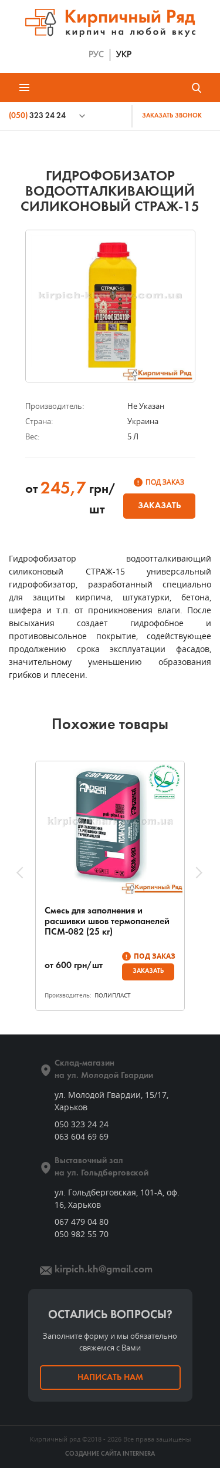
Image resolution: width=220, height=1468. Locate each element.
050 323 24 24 (82, 1124)
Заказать (159, 506)
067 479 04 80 (82, 1221)
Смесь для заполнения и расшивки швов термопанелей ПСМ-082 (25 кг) (107, 921)
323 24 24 (37, 116)
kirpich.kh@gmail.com (104, 1270)
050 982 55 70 (82, 1233)
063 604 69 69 (82, 1136)
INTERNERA (139, 1454)
